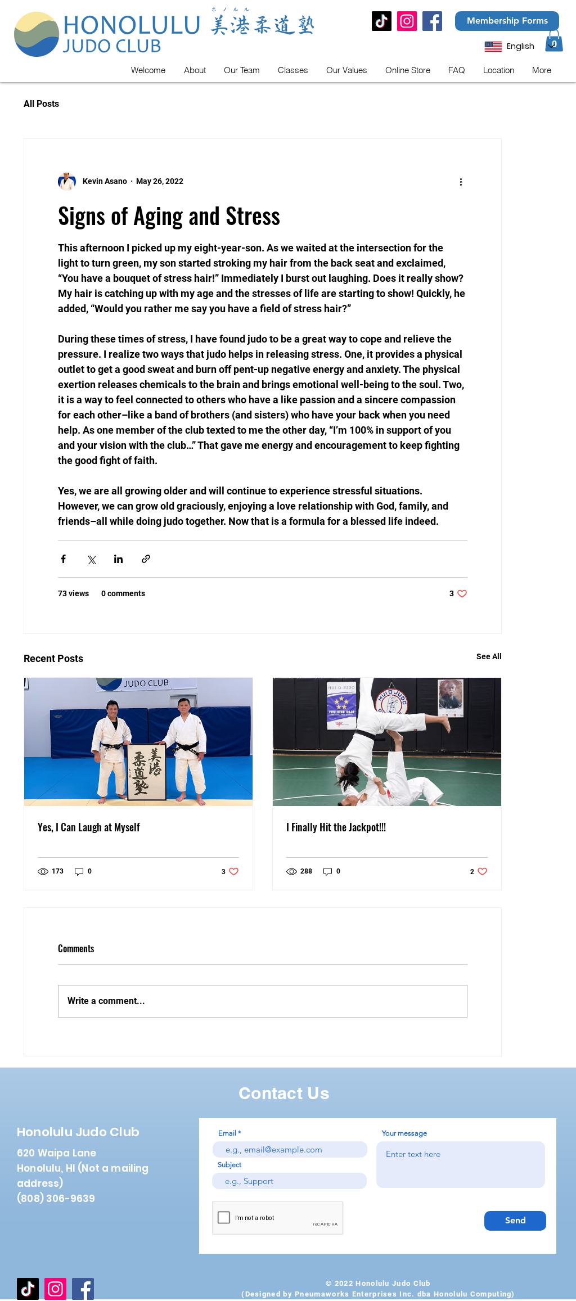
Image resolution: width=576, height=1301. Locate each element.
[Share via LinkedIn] (118, 558)
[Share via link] (146, 558)
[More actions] (460, 181)
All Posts (41, 103)
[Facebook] (432, 21)
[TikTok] (382, 21)
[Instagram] (407, 21)
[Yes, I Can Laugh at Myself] (138, 742)
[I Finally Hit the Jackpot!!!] (387, 742)
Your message (404, 1133)
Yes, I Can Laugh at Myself (89, 827)
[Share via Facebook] (63, 558)
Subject (229, 1164)
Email (227, 1133)
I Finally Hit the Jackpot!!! (336, 827)
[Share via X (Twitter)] (91, 558)
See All (489, 656)
